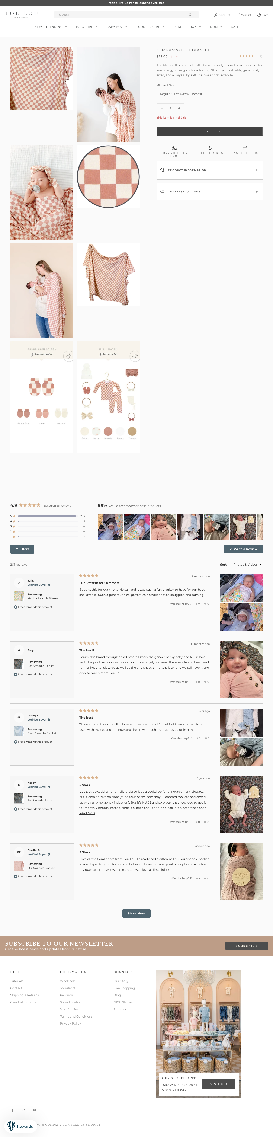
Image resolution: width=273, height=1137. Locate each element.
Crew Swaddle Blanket (42, 733)
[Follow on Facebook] (12, 1110)
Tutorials (16, 981)
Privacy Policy (70, 1023)
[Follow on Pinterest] (34, 1110)
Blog (117, 995)
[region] (180, 527)
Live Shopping (124, 988)
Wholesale (68, 981)
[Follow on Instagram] (23, 1110)
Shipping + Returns (24, 995)
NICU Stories (123, 1002)
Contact (16, 988)
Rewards (66, 995)
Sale (235, 26)
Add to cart (209, 131)
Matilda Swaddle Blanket (43, 598)
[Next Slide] (259, 527)
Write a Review (248, 550)
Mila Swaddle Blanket (41, 867)
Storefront (68, 988)
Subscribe (247, 946)
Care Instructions (23, 1002)
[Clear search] (191, 14)
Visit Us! (218, 1084)
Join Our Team (71, 1009)
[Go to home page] (22, 14)
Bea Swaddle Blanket (41, 665)
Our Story (121, 981)
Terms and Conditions (76, 1016)
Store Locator (70, 1002)
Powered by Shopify (82, 1124)
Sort (223, 564)
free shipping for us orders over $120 (136, 3)
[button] (47, 516)
